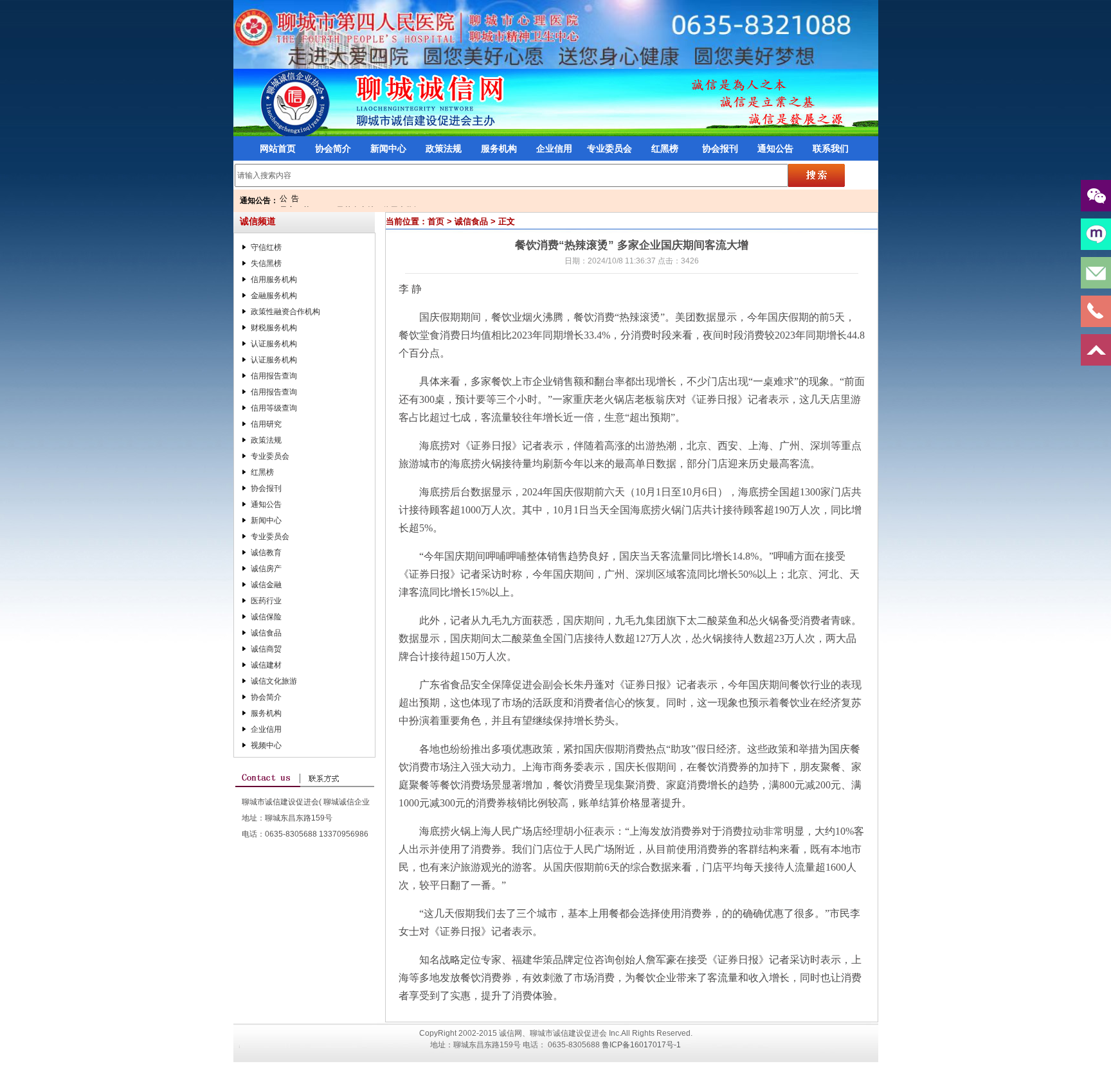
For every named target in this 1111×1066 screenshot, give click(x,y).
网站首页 (278, 148)
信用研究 (266, 424)
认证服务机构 (274, 343)
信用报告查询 (274, 375)
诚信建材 (266, 665)
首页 (436, 221)
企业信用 (554, 148)
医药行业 (266, 600)
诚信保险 (266, 616)
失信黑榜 (266, 263)
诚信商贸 (266, 648)
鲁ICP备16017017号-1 (641, 1044)
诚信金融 (266, 584)
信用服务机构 (274, 279)
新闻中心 (388, 148)
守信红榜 (266, 247)
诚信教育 (266, 552)
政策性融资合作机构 (285, 311)
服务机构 (499, 148)
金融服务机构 (274, 295)
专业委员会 (609, 148)
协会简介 (333, 148)
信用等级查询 (274, 408)
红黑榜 (664, 148)
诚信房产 (266, 568)
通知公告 (775, 148)
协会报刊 (720, 148)
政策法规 (444, 148)
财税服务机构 (274, 327)
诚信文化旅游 (274, 681)
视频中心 (266, 745)
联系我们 (831, 148)
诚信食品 (266, 632)
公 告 (289, 198)
